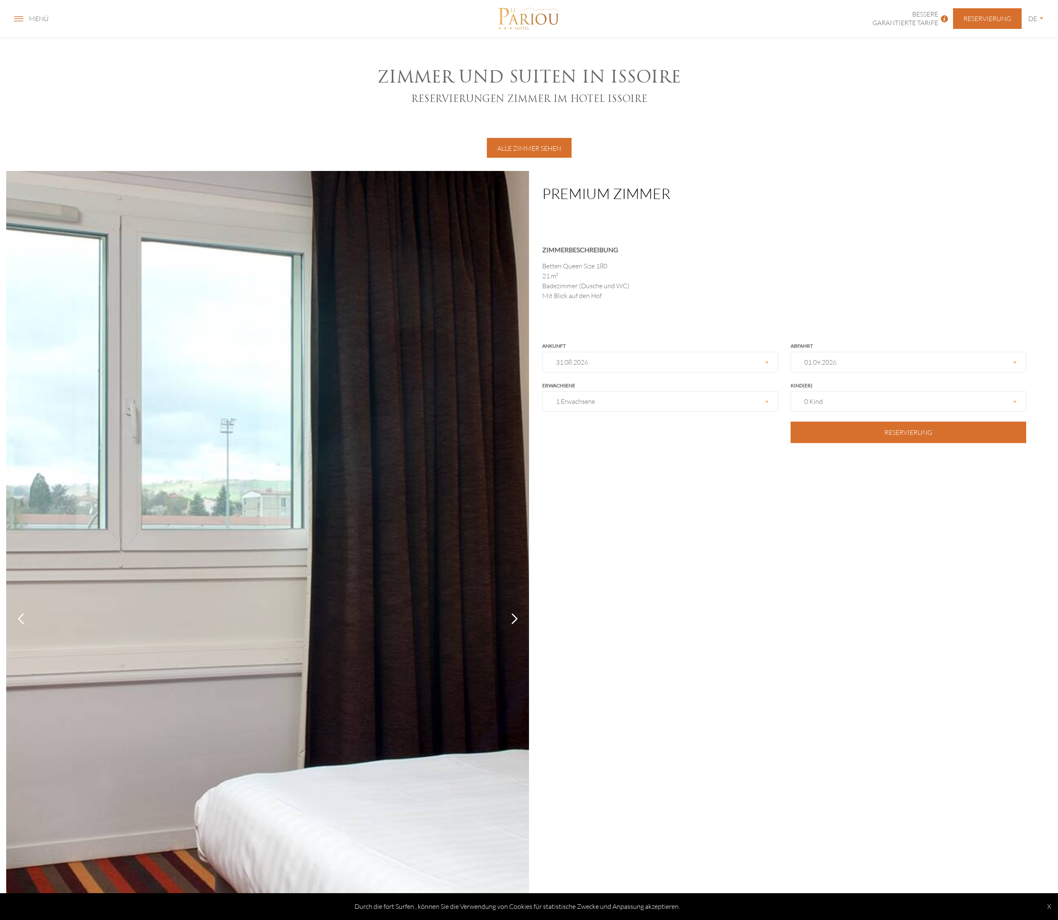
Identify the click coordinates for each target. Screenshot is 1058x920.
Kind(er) (802, 385)
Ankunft (554, 346)
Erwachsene (558, 385)
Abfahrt (802, 346)
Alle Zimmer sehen (529, 148)
